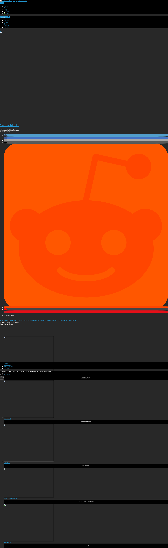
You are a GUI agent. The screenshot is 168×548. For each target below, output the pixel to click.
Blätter (10, 320)
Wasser (59, 320)
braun (13, 320)
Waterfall (73, 320)
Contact (6, 11)
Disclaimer (7, 365)
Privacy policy (8, 366)
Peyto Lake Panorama (10, 498)
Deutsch (6, 27)
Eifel (28, 320)
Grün (43, 320)
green (40, 320)
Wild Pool (7, 463)
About (6, 8)
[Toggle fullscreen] (3, 379)
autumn (2, 320)
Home (6, 363)
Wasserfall (64, 320)
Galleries (6, 6)
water (69, 320)
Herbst (47, 320)
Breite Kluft (7, 419)
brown (17, 320)
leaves (51, 320)
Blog (5, 10)
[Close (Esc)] (1, 379)
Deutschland (23, 320)
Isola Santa (7, 542)
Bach (6, 320)
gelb (31, 320)
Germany (35, 320)
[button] (5, 135)
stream (55, 320)
